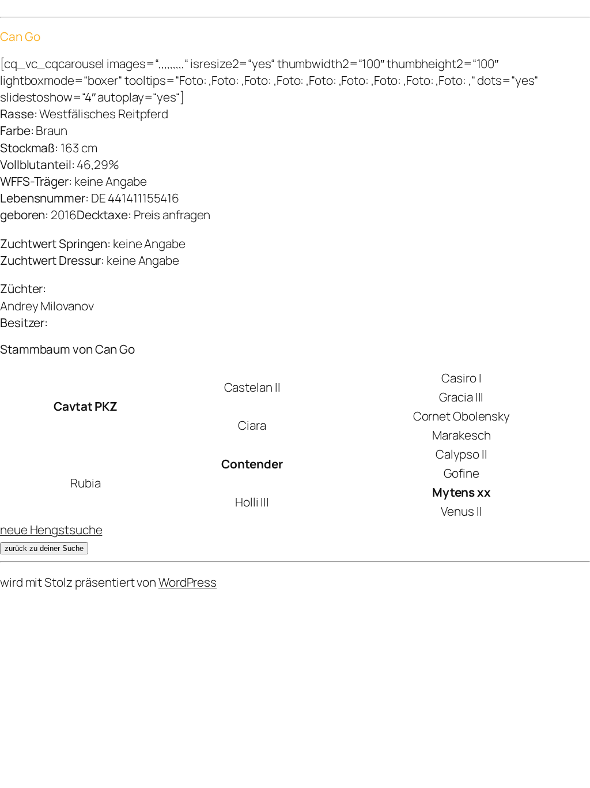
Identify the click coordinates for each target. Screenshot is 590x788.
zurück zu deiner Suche (44, 548)
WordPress (187, 582)
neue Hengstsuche (51, 529)
